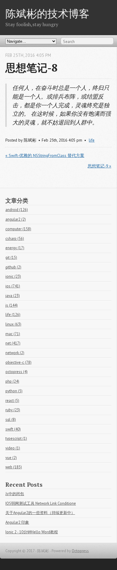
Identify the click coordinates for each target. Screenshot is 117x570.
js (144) (11, 305)
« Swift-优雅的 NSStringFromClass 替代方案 (44, 155)
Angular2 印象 (17, 522)
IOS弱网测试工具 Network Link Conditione (40, 503)
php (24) (12, 381)
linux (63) (13, 324)
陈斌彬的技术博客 (47, 13)
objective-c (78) (18, 362)
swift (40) (13, 429)
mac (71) (12, 333)
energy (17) (14, 247)
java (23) (12, 295)
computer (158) (18, 228)
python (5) (13, 391)
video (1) (12, 448)
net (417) (12, 343)
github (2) (13, 267)
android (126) (16, 209)
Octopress (80, 550)
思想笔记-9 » (99, 166)
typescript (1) (16, 438)
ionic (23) (13, 276)
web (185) (13, 467)
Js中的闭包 (14, 493)
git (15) (11, 257)
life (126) (12, 314)
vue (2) (11, 457)
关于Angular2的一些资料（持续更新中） (40, 512)
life (91, 140)
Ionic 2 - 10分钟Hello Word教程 (31, 532)
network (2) (14, 352)
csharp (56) (14, 238)
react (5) (12, 400)
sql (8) (10, 419)
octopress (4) (16, 371)
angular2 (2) (15, 219)
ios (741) (12, 286)
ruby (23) (12, 409)
